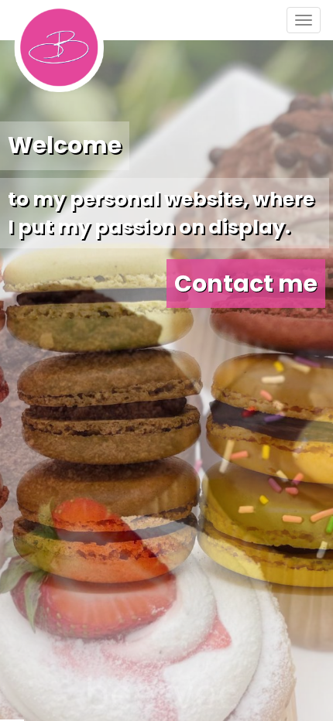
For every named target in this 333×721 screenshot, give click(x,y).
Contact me (246, 283)
